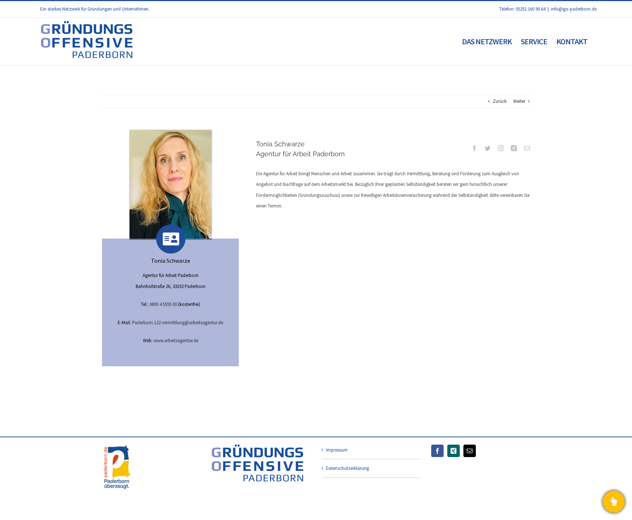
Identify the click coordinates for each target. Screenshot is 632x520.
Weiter (519, 101)
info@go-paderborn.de (574, 9)
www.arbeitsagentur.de (176, 340)
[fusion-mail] (527, 148)
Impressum (336, 450)
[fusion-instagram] (501, 148)
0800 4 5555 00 (163, 304)
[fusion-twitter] (487, 148)
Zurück (500, 101)
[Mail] (469, 451)
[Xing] (453, 451)
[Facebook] (437, 451)
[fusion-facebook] (474, 148)
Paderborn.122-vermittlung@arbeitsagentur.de (177, 322)
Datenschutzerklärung (347, 468)
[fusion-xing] (514, 148)
